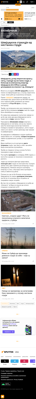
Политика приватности (7, 379)
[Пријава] (23, 2)
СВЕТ (3, 288)
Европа (15, 306)
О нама (3, 371)
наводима (9, 97)
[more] (33, 223)
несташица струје (30, 303)
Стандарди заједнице (6, 373)
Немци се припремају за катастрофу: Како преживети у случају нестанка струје (17, 293)
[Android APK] (6, 384)
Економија (12, 303)
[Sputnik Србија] (5, 2)
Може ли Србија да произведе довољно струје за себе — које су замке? (16, 255)
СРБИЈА (5, 251)
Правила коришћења (11, 371)
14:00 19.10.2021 (5, 48)
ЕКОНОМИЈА (6, 213)
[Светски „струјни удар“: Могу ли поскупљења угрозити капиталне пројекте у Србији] (18, 200)
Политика (8, 356)
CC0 (2, 71)
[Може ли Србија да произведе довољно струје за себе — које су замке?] (18, 238)
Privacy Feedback (18, 379)
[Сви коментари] (2, 396)
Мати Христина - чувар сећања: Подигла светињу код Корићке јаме (13, 16)
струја (22, 303)
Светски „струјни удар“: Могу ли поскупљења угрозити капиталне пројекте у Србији (16, 218)
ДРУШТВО (25, 356)
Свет (18, 303)
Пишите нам (20, 371)
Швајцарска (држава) (6, 306)
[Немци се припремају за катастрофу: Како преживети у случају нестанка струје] (18, 275)
